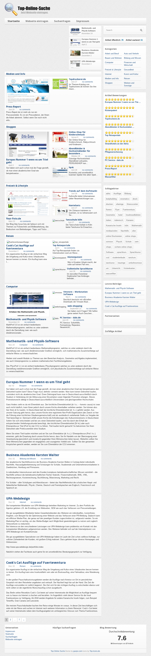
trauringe (121, 263)
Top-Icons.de (95, 651)
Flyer (117, 209)
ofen (134, 231)
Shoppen (11, 126)
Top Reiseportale (61, 245)
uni (107, 268)
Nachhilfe (125, 231)
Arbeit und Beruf (112, 53)
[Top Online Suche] (27, 15)
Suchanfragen (62, 21)
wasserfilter (111, 273)
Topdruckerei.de (77, 79)
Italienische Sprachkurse (80, 268)
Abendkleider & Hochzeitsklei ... (120, 127)
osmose (109, 241)
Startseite (14, 21)
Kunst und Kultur (131, 74)
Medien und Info (15, 74)
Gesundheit (129, 70)
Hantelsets (74, 205)
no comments (24, 110)
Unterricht (116, 268)
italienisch (118, 220)
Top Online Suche (58, 651)
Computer (12, 286)
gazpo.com (77, 651)
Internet (23, 502)
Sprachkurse (135, 252)
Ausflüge (117, 193)
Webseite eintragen (37, 21)
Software (110, 252)
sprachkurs (121, 252)
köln (126, 225)
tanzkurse (110, 263)
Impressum (82, 21)
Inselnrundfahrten (133, 215)
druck (135, 199)
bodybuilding (111, 199)
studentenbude (119, 257)
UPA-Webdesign (18, 498)
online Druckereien (114, 236)
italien (108, 220)
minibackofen (111, 231)
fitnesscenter (132, 204)
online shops (130, 236)
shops (108, 247)
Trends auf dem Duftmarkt (83, 191)
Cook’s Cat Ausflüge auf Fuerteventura (20, 247)
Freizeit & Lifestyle (17, 185)
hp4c (71, 167)
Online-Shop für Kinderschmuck (77, 133)
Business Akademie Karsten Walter (32, 455)
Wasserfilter (110, 177)
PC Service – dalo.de (70, 317)
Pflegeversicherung (114, 152)
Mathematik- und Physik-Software (26, 319)
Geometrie (110, 215)
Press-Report (13, 106)
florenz (109, 209)
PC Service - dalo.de (114, 160)
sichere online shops (123, 247)
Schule (128, 241)
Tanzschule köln (74, 220)
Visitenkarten (129, 268)
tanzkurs (132, 257)
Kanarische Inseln (113, 225)
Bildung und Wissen (28, 459)
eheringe (119, 204)
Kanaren (129, 220)
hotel (120, 215)
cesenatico (124, 199)
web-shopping (75, 306)
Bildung (127, 193)
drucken (109, 204)
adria (108, 193)
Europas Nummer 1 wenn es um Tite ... (123, 102)
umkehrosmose (135, 263)
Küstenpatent (75, 257)
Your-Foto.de (13, 218)
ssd (107, 257)
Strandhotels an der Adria (117, 144)
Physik (119, 241)
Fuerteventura (129, 209)
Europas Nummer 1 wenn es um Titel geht (38, 382)
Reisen (10, 236)
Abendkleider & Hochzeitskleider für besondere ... (79, 151)
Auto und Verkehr (131, 53)
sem (136, 241)
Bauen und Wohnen (113, 58)
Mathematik (137, 225)
